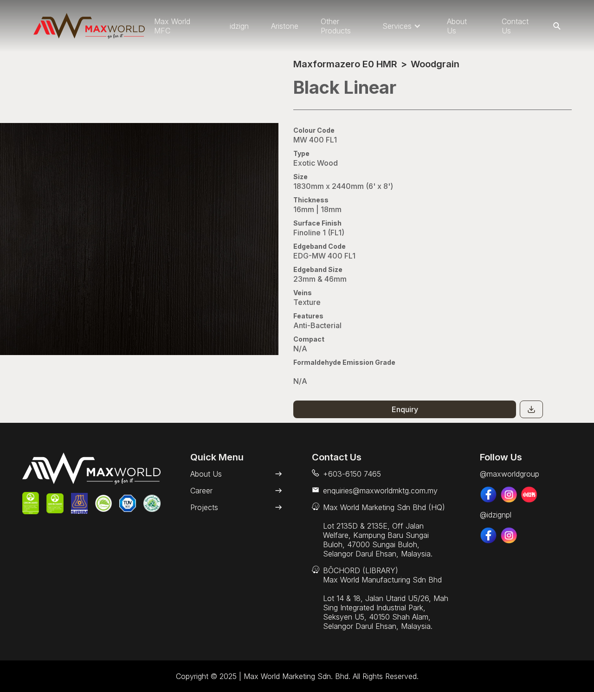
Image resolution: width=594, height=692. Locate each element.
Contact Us (515, 26)
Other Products (336, 26)
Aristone (284, 26)
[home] (89, 26)
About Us (457, 26)
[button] (401, 26)
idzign (239, 26)
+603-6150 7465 (352, 474)
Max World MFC (172, 26)
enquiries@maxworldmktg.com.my (380, 490)
